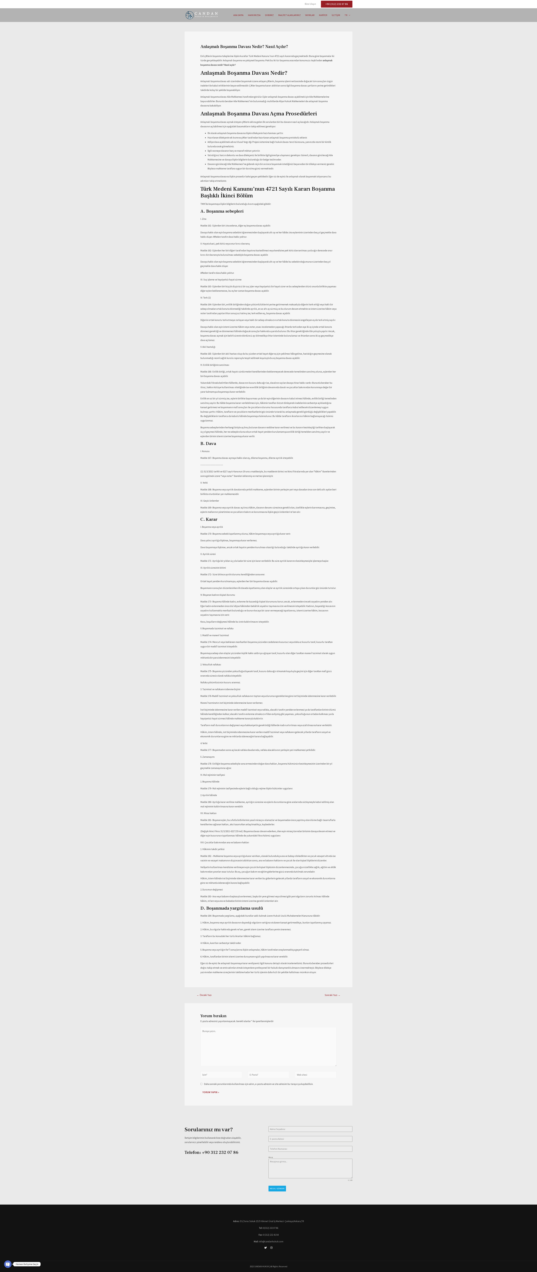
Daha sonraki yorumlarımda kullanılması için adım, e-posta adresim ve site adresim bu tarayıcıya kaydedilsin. (258, 1084)
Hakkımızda (254, 15)
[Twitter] (265, 1247)
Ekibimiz (269, 15)
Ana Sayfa (238, 15)
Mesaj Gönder (277, 1188)
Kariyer (323, 15)
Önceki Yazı (204, 995)
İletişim (336, 15)
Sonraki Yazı (332, 995)
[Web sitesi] (316, 1075)
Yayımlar (310, 15)
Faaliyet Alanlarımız (289, 15)
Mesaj (270, 1157)
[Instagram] (271, 1247)
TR (346, 15)
